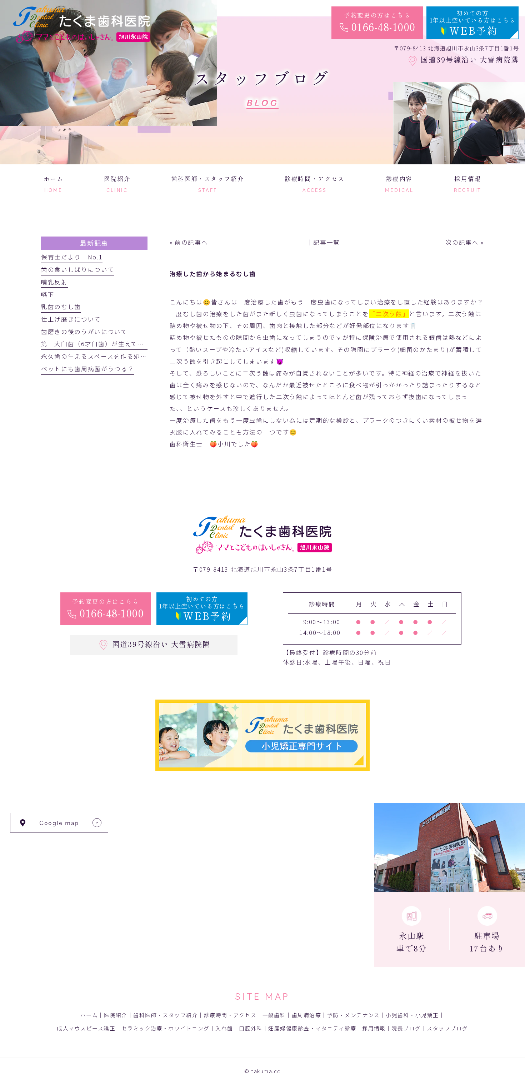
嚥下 (47, 294)
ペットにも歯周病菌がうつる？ (87, 368)
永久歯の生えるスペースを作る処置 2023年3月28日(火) (126, 356)
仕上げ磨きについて (71, 319)
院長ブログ (406, 1028)
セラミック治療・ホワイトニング (165, 1028)
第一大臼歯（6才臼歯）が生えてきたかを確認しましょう (126, 343)
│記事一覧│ (327, 242)
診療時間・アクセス (230, 1015)
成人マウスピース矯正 (86, 1028)
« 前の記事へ (189, 242)
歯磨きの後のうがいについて (84, 331)
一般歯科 (274, 1015)
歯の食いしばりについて (77, 269)
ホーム (89, 1015)
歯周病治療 (306, 1015)
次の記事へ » (464, 242)
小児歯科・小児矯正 (412, 1015)
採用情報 (374, 1028)
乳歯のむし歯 (61, 306)
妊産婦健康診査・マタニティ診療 (312, 1028)
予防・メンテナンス (353, 1015)
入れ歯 (224, 1028)
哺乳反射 (54, 282)
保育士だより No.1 (71, 257)
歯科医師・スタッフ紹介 (165, 1015)
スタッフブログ (447, 1028)
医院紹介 (116, 1015)
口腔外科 (250, 1028)
